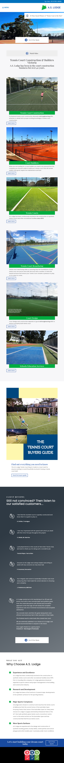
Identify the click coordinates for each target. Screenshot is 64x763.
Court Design (32, 318)
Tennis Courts (32, 213)
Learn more (11, 123)
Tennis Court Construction (32, 113)
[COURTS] (32, 43)
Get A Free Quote (34, 40)
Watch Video (34, 53)
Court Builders (32, 163)
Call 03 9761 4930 (54, 1)
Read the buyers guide (19, 475)
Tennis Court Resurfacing (32, 266)
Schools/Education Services (32, 366)
